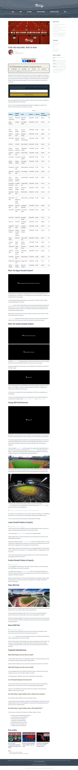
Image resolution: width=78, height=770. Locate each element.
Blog (65, 11)
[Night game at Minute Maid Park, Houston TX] (29, 502)
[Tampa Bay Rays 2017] (13, 564)
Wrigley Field (20, 448)
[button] (47, 114)
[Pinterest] (33, 61)
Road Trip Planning (41, 11)
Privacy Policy (27, 768)
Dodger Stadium (21, 533)
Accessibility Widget (34, 764)
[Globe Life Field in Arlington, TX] (15, 629)
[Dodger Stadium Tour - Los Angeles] (16, 526)
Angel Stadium (42, 505)
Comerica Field (11, 318)
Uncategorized (55, 50)
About (20, 11)
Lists (54, 47)
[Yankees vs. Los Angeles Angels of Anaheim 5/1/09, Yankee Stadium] (23, 510)
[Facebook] (24, 61)
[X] (29, 61)
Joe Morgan (24, 69)
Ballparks (29, 11)
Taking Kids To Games (54, 11)
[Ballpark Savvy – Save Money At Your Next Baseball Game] (39, 5)
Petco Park (16, 361)
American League (56, 42)
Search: (33, 110)
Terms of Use (45, 768)
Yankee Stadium (26, 398)
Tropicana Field (25, 571)
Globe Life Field (11, 636)
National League (56, 49)
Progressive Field (41, 398)
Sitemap (45, 764)
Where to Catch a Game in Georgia (15, 752)
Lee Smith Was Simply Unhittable (59, 36)
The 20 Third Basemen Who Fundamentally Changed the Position (59, 71)
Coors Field (10, 305)
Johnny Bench (14, 69)
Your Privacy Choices (33, 768)
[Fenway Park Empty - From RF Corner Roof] (29, 606)
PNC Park (33, 398)
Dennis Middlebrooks (56, 69)
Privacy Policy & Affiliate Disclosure (40, 761)
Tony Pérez (43, 69)
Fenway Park (33, 449)
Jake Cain (16, 51)
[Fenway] (29, 468)
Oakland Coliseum (27, 541)
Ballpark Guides (55, 44)
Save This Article (29, 94)
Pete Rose (34, 69)
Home (13, 11)
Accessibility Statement (40, 764)
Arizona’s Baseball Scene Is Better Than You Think (18, 753)
